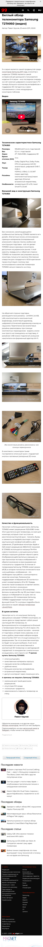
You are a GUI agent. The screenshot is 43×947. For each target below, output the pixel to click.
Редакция (5, 870)
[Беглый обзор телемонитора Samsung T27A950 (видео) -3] (21, 288)
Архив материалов (9, 882)
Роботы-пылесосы (8, 921)
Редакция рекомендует (31, 878)
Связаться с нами (8, 885)
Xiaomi (24, 900)
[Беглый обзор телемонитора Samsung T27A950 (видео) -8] (21, 506)
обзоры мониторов (10, 725)
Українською (6, 900)
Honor (24, 905)
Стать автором (7, 898)
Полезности (26, 881)
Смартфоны (6, 924)
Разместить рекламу (9, 887)
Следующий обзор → (31, 757)
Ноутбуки (5, 928)
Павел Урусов (13, 28)
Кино (24, 883)
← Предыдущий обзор (12, 757)
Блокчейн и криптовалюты (27, 873)
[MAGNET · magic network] (10, 939)
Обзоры (20, 748)
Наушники (6, 926)
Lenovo (25, 911)
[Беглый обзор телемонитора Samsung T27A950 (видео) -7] (21, 472)
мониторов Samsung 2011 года (14, 72)
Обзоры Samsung (9, 748)
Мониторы (24, 745)
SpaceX (25, 885)
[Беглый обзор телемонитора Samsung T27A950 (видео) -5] (21, 387)
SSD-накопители (8, 919)
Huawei (25, 902)
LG (23, 909)
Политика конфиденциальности (10, 879)
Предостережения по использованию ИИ (10, 875)
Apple (24, 898)
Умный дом (26, 888)
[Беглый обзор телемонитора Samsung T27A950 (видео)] (21, 48)
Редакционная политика (11, 872)
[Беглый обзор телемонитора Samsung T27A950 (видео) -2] (21, 213)
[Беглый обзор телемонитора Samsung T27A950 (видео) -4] (21, 355)
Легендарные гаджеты (30, 876)
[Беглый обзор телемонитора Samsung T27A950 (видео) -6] (21, 426)
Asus (24, 907)
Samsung (34, 745)
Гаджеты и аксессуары (11, 745)
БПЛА (24, 870)
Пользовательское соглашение (9, 894)
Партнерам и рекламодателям (8, 890)
